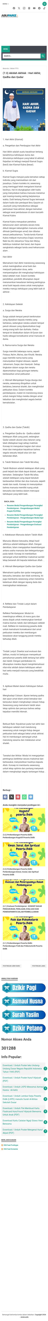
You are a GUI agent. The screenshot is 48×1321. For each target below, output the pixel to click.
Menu (5, 4)
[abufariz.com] (9, 16)
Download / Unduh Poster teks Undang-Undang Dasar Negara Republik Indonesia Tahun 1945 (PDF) (22, 1068)
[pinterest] (18, 797)
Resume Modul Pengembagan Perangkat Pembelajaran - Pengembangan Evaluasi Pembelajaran (24, 524)
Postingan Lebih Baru (11, 966)
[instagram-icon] (24, 8)
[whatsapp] (24, 797)
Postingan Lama (38, 966)
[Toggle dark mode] (44, 4)
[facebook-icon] (14, 8)
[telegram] (30, 797)
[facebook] (5, 797)
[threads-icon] (29, 8)
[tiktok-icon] (44, 8)
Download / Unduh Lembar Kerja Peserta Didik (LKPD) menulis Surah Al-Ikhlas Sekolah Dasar (22, 1099)
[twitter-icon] (19, 8)
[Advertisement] (32, 29)
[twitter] (11, 797)
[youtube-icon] (34, 8)
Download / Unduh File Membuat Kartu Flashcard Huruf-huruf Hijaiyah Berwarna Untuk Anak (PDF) (22, 1111)
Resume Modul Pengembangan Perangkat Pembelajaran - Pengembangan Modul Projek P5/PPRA (25, 508)
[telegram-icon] (39, 8)
